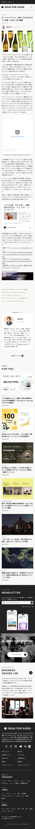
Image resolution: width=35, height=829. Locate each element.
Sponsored (4, 783)
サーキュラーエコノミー (7, 796)
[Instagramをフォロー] (16, 746)
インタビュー (16, 780)
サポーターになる (16, 654)
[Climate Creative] (17, 276)
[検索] (32, 7)
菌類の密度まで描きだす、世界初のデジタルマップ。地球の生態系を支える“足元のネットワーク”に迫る (17, 575)
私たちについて (5, 751)
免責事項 (20, 761)
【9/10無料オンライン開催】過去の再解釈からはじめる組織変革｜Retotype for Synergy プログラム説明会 (17, 401)
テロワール (19, 162)
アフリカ (4, 811)
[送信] (31, 602)
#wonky (23, 292)
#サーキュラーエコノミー (9, 298)
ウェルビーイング (19, 796)
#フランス (21, 301)
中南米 (31, 808)
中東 (23, 808)
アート (3, 793)
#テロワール (19, 289)
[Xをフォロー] (6, 746)
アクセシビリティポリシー (24, 765)
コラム (9, 780)
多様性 (27, 796)
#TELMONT (17, 295)
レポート (23, 780)
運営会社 (20, 751)
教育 (19, 793)
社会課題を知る (21, 758)
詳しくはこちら (26, 606)
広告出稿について (6, 754)
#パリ (25, 298)
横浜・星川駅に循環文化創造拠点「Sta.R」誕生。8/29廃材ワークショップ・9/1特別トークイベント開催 (17, 506)
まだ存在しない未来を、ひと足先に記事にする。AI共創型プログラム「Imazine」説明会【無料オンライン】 (17, 470)
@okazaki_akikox (23, 344)
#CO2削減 (20, 298)
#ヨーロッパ (17, 292)
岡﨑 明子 (9, 27)
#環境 (25, 289)
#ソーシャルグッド (7, 295)
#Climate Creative (7, 292)
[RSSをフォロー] (25, 746)
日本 (8, 808)
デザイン (9, 793)
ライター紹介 (21, 754)
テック (14, 793)
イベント (11, 783)
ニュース (4, 14)
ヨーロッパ (13, 808)
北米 (26, 808)
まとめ (28, 780)
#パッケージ (5, 301)
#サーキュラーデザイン (9, 289)
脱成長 (3, 798)
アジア (3, 808)
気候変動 (24, 793)
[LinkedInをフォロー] (29, 746)
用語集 (3, 761)
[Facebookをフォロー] (11, 746)
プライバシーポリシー (7, 765)
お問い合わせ (5, 758)
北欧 (19, 808)
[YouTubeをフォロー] (20, 746)
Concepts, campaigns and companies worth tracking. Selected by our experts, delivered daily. (17, 255)
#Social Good (14, 301)
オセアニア (10, 811)
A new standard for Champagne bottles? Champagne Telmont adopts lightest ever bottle (17, 261)
